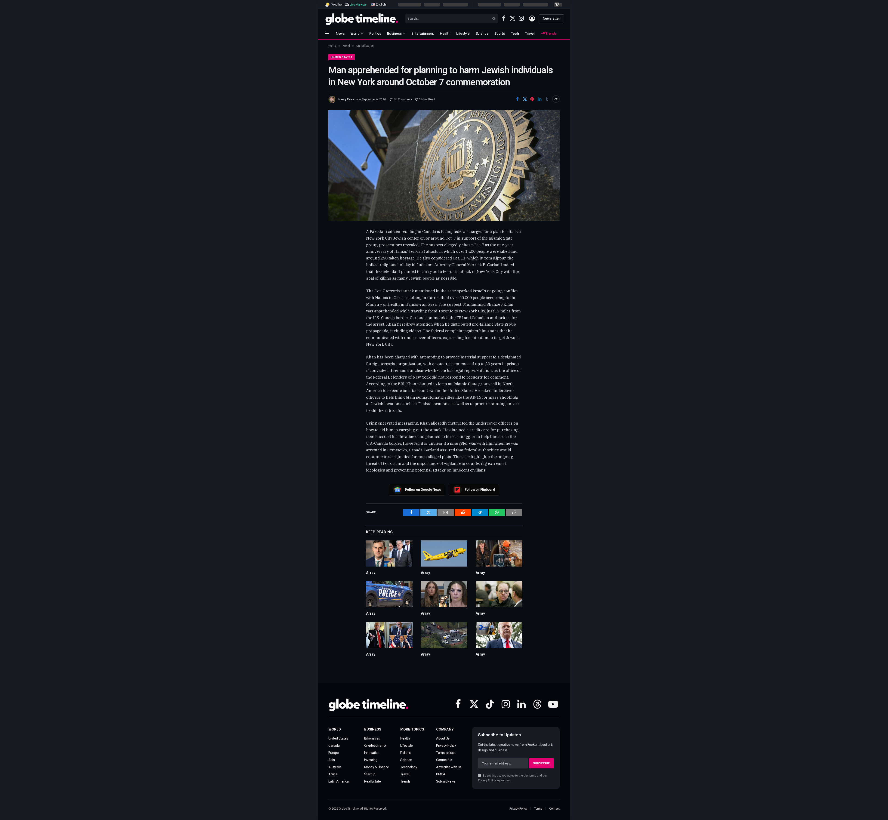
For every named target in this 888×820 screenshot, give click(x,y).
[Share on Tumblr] (546, 99)
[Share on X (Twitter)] (524, 99)
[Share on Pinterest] (532, 99)
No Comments (403, 99)
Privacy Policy (487, 780)
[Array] (389, 553)
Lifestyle (462, 33)
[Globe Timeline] (361, 18)
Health (445, 33)
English (380, 4)
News (340, 33)
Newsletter (551, 18)
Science (482, 33)
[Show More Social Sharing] (556, 99)
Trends (550, 33)
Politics (375, 33)
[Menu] (327, 33)
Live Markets (358, 4)
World (355, 33)
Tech (515, 33)
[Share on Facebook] (517, 99)
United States (341, 57)
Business (394, 33)
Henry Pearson (348, 99)
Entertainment (422, 33)
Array (370, 572)
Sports (499, 33)
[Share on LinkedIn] (539, 99)
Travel (530, 33)
